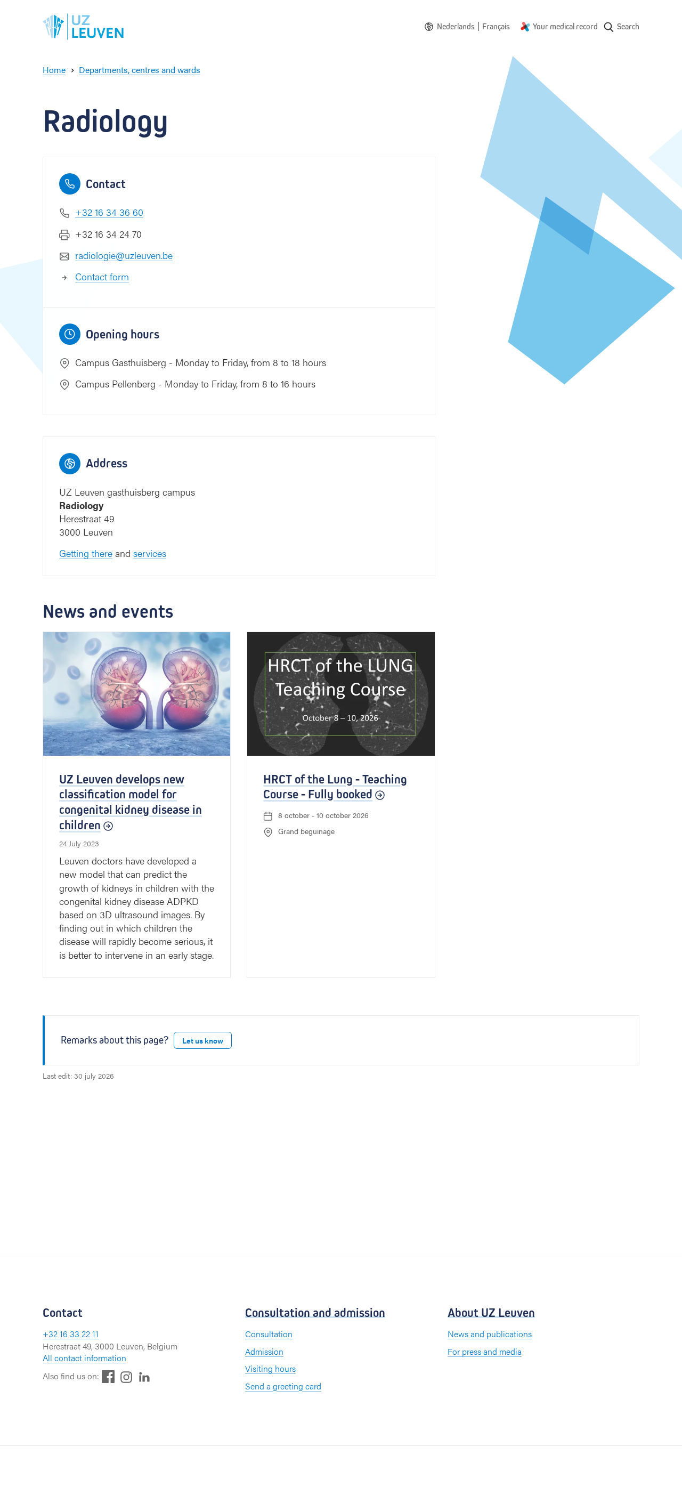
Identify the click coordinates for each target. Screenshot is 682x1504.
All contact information (84, 1358)
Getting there (85, 553)
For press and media (485, 1351)
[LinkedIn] (144, 1376)
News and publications (490, 1334)
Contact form (102, 276)
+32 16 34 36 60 (109, 212)
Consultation (269, 1334)
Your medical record (565, 26)
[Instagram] (126, 1377)
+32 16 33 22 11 (71, 1334)
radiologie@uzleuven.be (124, 255)
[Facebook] (108, 1376)
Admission (264, 1351)
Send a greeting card (283, 1386)
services (149, 553)
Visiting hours (270, 1368)
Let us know (202, 1040)
